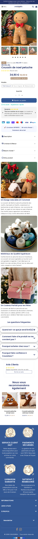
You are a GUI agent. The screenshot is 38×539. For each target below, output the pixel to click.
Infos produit (9, 158)
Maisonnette (29, 86)
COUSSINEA (14, 534)
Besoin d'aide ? (9, 151)
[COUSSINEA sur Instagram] (20, 530)
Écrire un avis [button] (19, 372)
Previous (3, 27)
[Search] (33, 6)
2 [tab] (15, 57)
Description (8, 136)
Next (34, 27)
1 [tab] (13, 57)
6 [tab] (25, 57)
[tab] (19, 330)
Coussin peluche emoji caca (10, 412)
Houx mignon (18, 86)
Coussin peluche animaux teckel (28, 412)
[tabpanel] (14, 50)
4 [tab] (20, 57)
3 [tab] (18, 57)
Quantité (19, 91)
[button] (5, 70)
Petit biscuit (7, 86)
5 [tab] (23, 57)
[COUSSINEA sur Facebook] (17, 530)
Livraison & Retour (11, 143)
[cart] (36, 6)
